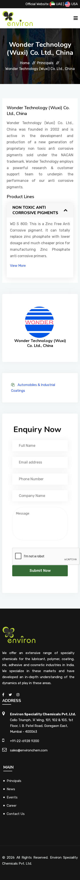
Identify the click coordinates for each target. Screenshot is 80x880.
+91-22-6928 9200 (24, 741)
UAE (58, 4)
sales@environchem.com (29, 750)
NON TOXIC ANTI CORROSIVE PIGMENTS (35, 210)
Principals (45, 63)
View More (18, 266)
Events (12, 797)
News (11, 789)
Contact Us (16, 814)
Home (25, 63)
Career (11, 806)
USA (74, 4)
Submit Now (40, 570)
